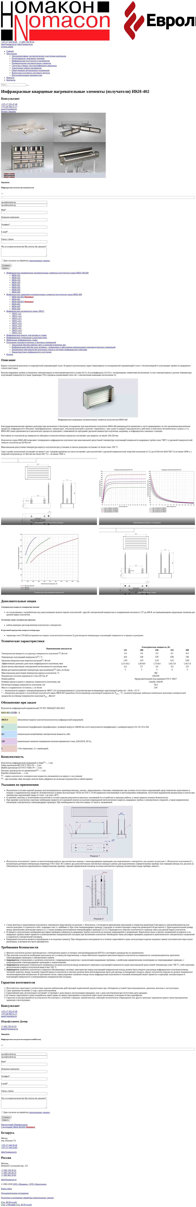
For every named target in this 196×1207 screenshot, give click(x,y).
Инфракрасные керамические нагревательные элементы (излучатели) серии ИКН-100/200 (47, 273)
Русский (13, 1202)
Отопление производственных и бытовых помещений (31, 342)
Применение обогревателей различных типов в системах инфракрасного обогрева (49, 349)
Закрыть (5, 268)
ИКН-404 (16, 309)
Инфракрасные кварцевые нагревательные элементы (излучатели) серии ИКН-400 (44, 294)
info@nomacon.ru (25, 44)
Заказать (12, 111)
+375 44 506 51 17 (9, 106)
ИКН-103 (16, 280)
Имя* (3, 210)
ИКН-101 (16, 275)
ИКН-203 (16, 289)
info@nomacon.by (9, 44)
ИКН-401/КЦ (23, 297)
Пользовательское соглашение (15, 1193)
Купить (4, 111)
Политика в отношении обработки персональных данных (27, 1198)
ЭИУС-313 (17, 325)
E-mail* (4, 232)
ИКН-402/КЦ (23, 301)
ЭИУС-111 (16, 313)
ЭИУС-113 (16, 318)
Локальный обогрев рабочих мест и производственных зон (39, 345)
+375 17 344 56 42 (9, 42)
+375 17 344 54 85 (9, 1147)
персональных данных (39, 260)
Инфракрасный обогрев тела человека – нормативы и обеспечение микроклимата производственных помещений (63, 347)
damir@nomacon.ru (9, 1029)
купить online (7, 47)
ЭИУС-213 (17, 330)
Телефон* (5, 224)
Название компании (10, 217)
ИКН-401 (16, 299)
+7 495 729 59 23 (8, 1173)
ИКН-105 (16, 282)
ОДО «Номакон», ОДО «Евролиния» (30, 1184)
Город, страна (7, 239)
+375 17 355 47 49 (9, 104)
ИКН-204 (16, 292)
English (12, 1205)
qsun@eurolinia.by (9, 109)
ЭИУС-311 (16, 328)
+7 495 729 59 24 (26, 42)
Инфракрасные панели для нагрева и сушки (26, 335)
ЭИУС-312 (17, 333)
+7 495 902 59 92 (8, 1175)
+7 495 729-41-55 (8, 1026)
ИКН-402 (16, 304)
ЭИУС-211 (16, 321)
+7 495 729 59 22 (8, 1170)
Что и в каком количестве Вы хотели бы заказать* (23, 246)
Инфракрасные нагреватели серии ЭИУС (25, 311)
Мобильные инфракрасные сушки (21, 340)
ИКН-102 (16, 278)
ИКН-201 (16, 285)
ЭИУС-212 (17, 323)
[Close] (2, 193)
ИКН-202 (16, 287)
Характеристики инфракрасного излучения (31, 352)
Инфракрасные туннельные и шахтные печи (26, 337)
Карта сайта (6, 1189)
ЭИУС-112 (16, 316)
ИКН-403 (16, 306)
